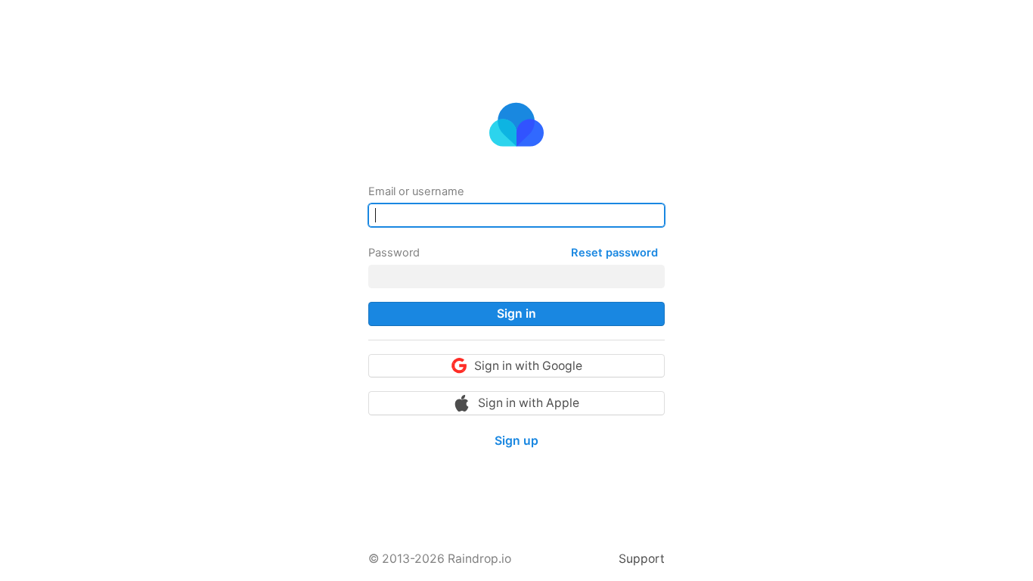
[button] (516, 314)
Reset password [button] (614, 252)
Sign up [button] (516, 440)
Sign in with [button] (528, 366)
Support (642, 558)
